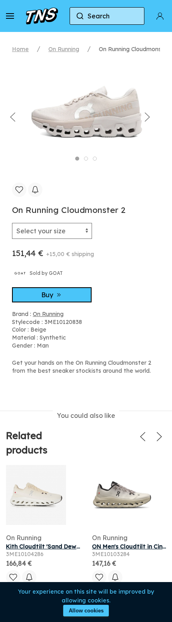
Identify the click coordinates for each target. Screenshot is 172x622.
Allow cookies (86, 611)
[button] (10, 16)
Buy (48, 295)
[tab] (77, 159)
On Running (63, 49)
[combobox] (107, 16)
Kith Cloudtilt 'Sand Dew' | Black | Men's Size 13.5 (75, 546)
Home (20, 49)
